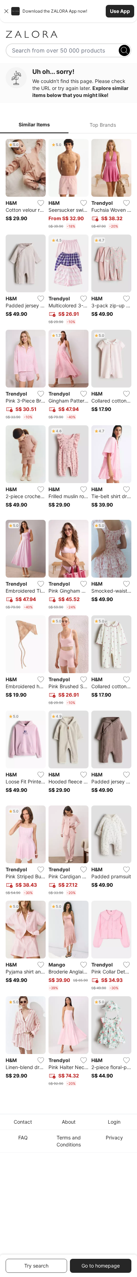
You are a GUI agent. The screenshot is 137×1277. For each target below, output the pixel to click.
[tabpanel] (68, 613)
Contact (23, 1122)
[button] (68, 11)
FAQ (23, 1137)
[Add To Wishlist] (41, 203)
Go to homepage (100, 1266)
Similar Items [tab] (34, 124)
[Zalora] (68, 34)
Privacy (114, 1137)
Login (114, 1122)
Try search (36, 1266)
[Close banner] (6, 11)
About (69, 1122)
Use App (120, 11)
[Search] (124, 50)
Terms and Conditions (69, 1141)
